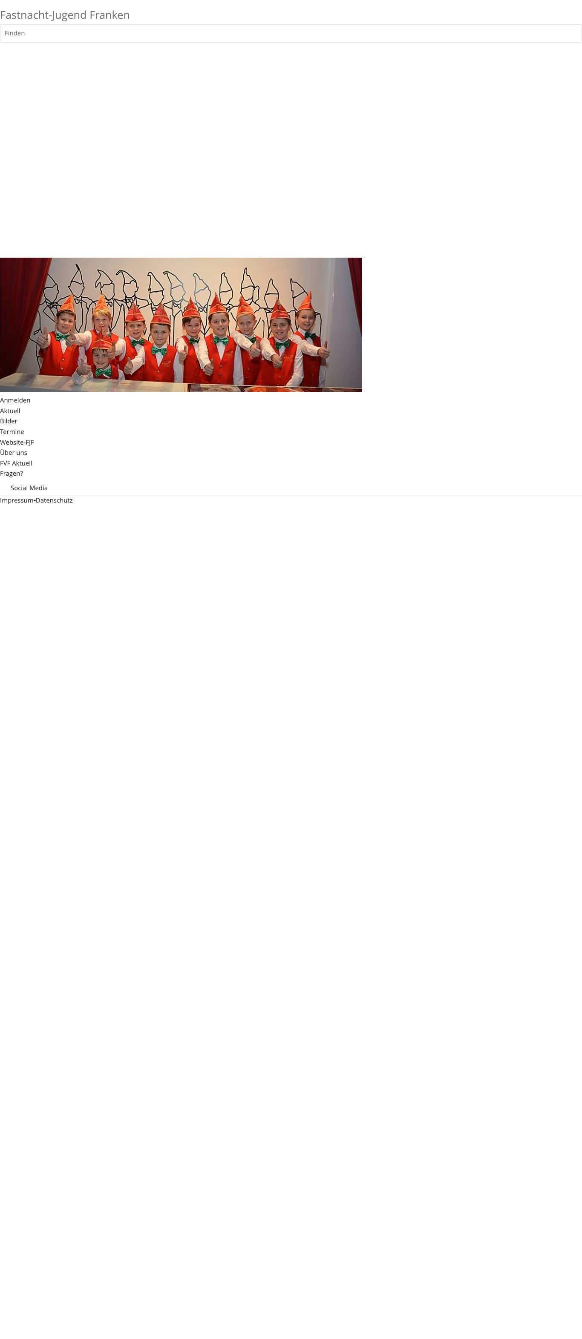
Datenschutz (54, 500)
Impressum (17, 500)
